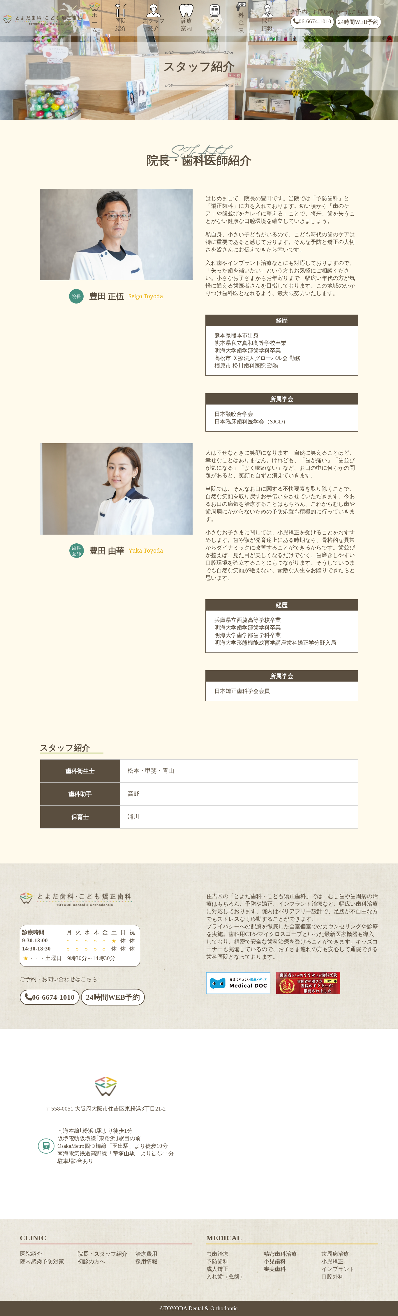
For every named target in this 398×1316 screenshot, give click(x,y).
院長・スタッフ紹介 (102, 1254)
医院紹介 (120, 24)
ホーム (94, 22)
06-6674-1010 (315, 21)
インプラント (338, 1269)
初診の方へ (91, 1261)
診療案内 (186, 24)
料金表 (241, 22)
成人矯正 (217, 1269)
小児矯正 (332, 1261)
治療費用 (146, 1254)
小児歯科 (275, 1261)
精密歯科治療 (280, 1254)
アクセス (214, 24)
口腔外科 (332, 1277)
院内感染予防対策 (42, 1261)
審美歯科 (275, 1269)
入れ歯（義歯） (225, 1277)
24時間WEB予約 (358, 22)
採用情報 (267, 24)
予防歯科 (217, 1261)
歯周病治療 (335, 1254)
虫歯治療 (217, 1254)
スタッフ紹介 (153, 24)
